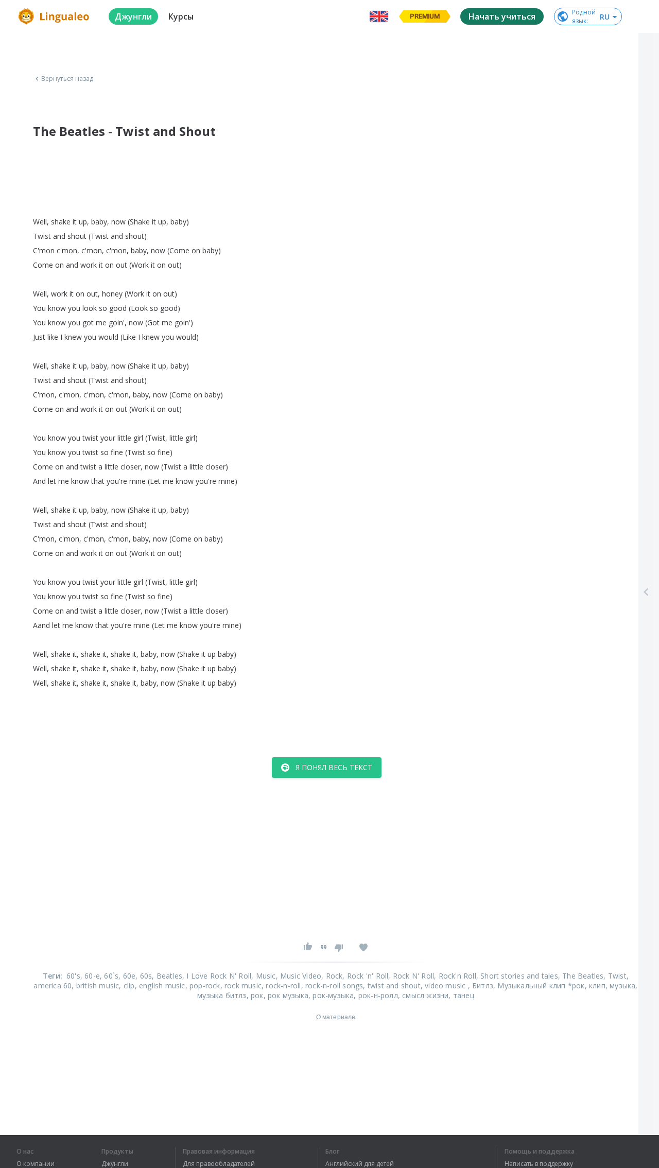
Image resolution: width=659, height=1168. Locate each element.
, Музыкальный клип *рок (539, 985)
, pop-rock (202, 985)
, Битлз (480, 985)
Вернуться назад (67, 79)
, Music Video (299, 976)
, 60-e (90, 976)
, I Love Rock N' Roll (216, 976)
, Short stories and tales (517, 976)
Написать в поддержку (539, 1164)
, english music (160, 985)
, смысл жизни (423, 995)
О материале (335, 1017)
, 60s (143, 976)
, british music (95, 985)
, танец (461, 995)
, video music (444, 985)
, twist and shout (391, 985)
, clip (126, 985)
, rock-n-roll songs (332, 985)
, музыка (620, 985)
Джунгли (114, 1164)
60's (73, 976)
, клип (595, 985)
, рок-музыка (331, 995)
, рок (255, 995)
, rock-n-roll (281, 985)
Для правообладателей (219, 1164)
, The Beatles (581, 976)
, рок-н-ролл (375, 995)
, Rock (331, 976)
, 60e (126, 976)
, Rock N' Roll (411, 976)
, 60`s (109, 976)
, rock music (241, 985)
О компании (35, 1164)
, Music (263, 976)
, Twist (614, 976)
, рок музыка (286, 995)
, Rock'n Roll (455, 976)
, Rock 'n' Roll (365, 976)
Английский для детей (359, 1164)
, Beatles (167, 976)
